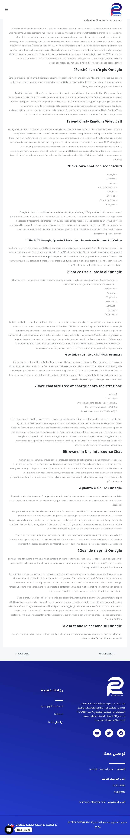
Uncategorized (113, 20)
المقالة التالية (22, 654)
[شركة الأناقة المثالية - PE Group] (116, 9)
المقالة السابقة (107, 654)
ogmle (49, 257)
